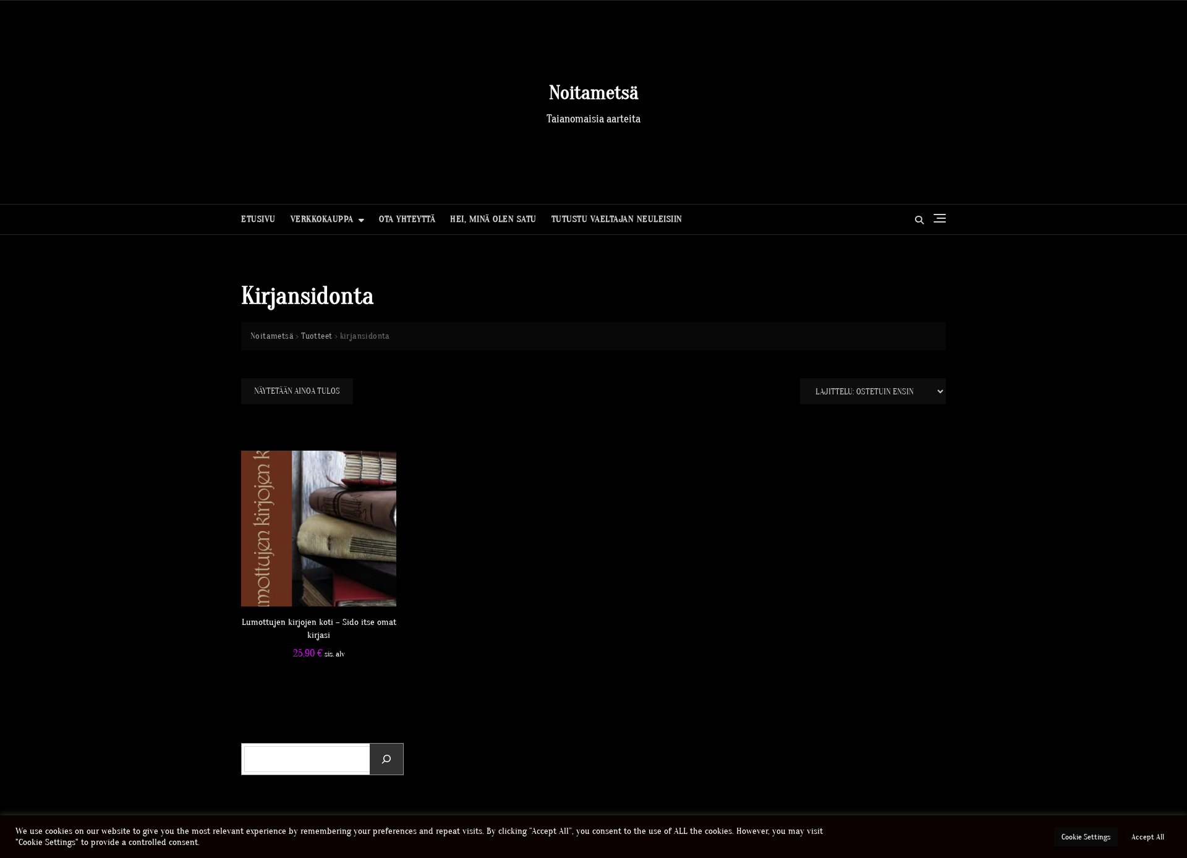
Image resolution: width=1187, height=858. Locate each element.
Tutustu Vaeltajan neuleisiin (617, 219)
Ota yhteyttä (407, 219)
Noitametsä (594, 92)
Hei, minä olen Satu (493, 219)
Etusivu (258, 219)
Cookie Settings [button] (1085, 836)
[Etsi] (386, 759)
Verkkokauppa (322, 219)
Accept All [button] (1147, 836)
